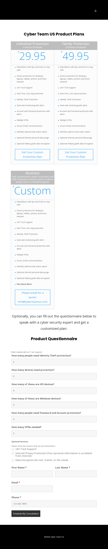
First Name (19, 467)
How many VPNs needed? (26, 427)
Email (15, 482)
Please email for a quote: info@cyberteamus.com (32, 297)
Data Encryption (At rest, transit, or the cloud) (41, 460)
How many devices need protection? (32, 369)
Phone (16, 497)
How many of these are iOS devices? (32, 384)
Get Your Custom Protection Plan (32, 154)
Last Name (62, 467)
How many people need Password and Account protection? (46, 412)
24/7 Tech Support (26, 449)
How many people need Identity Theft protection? (41, 355)
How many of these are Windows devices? (36, 398)
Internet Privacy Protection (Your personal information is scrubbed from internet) (53, 454)
